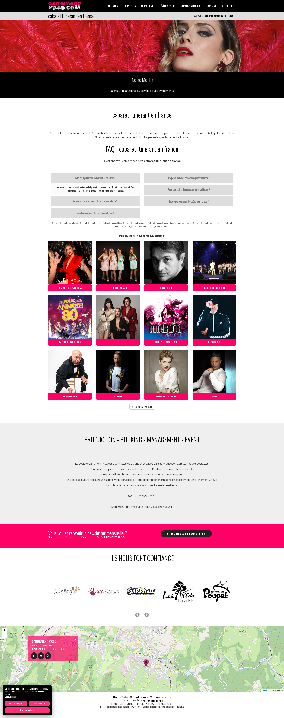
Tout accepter (16, 703)
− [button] (4, 635)
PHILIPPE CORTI (70, 396)
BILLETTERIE (227, 6)
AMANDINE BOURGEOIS (166, 396)
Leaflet (264, 690)
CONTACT (211, 6)
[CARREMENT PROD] (64, 5)
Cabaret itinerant (162, 226)
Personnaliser (27, 710)
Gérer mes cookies (163, 697)
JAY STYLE (118, 396)
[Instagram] (41, 655)
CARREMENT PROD (155, 700)
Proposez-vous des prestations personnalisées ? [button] (188, 178)
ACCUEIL (197, 15)
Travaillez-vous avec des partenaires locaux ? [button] (95, 213)
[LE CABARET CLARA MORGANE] (142, 46)
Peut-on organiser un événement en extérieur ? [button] (95, 178)
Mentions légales (120, 697)
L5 (118, 342)
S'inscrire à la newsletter (186, 533)
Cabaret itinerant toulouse (142, 226)
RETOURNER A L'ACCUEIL (142, 406)
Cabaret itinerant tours (158, 223)
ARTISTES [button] (113, 6)
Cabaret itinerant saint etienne (65, 223)
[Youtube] (48, 655)
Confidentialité (141, 697)
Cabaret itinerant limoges (180, 223)
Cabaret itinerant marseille (134, 223)
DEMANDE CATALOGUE (191, 6)
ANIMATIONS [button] (147, 6)
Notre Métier (142, 79)
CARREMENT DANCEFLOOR (166, 342)
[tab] (95, 178)
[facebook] (34, 655)
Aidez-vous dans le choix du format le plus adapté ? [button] (95, 201)
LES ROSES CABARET (118, 288)
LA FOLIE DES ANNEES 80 (70, 342)
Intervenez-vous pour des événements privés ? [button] (189, 201)
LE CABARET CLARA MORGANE (70, 288)
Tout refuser (39, 703)
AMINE (214, 396)
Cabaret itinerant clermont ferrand (208, 223)
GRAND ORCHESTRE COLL (214, 288)
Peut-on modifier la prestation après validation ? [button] (189, 190)
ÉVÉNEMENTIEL (168, 6)
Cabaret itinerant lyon (112, 223)
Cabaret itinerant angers (90, 223)
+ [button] (4, 630)
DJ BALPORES (214, 342)
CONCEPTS (130, 6)
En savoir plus (10, 696)
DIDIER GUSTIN (166, 288)
